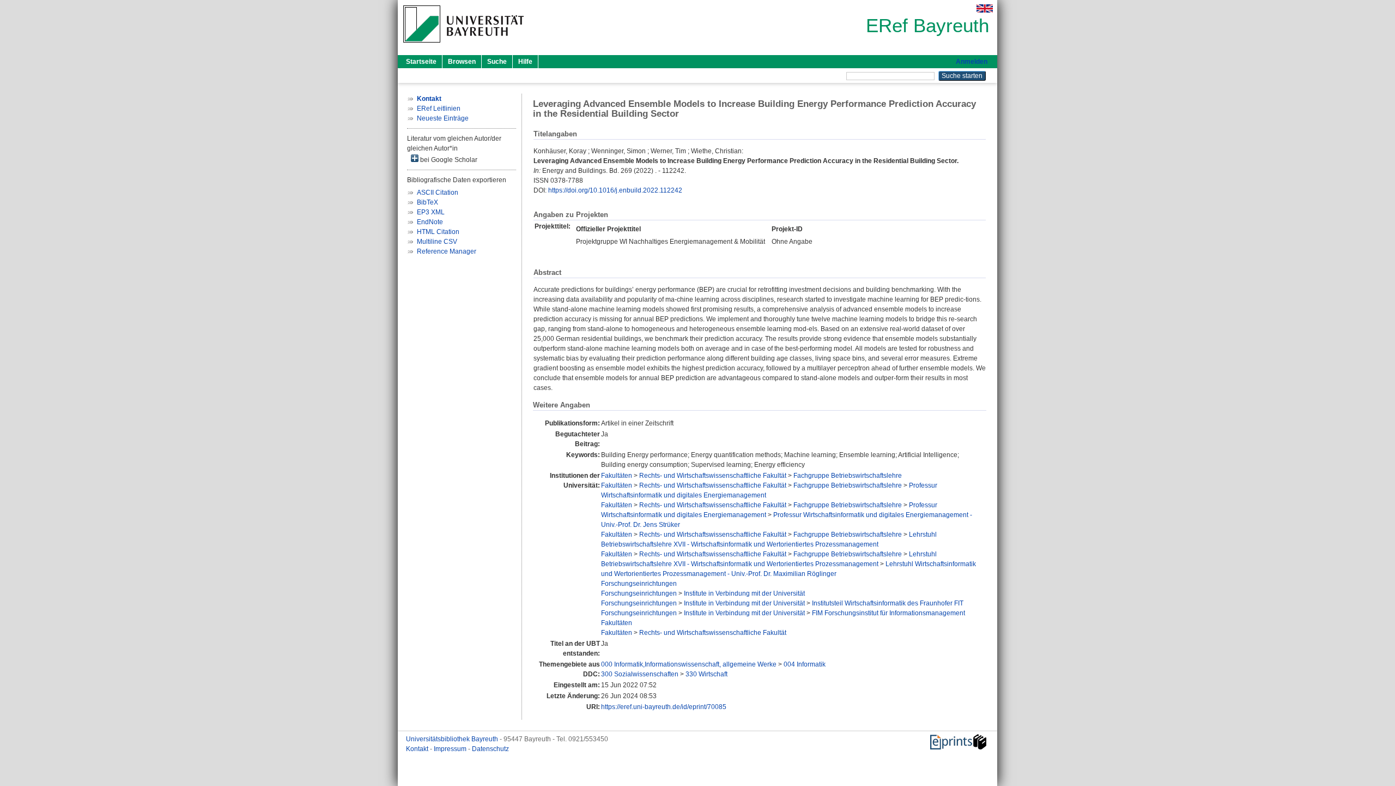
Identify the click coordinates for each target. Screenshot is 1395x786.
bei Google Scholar (447, 160)
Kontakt (418, 749)
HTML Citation (438, 232)
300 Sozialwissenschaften (639, 674)
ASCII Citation (437, 192)
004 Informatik (805, 664)
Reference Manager (446, 251)
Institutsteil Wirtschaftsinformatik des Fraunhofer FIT (887, 603)
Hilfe (525, 61)
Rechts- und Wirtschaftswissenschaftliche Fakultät (712, 475)
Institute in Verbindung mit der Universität (744, 593)
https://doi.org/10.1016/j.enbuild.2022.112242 (615, 190)
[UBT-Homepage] (463, 46)
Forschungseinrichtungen (639, 583)
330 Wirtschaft (706, 674)
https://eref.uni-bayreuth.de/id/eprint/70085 (663, 707)
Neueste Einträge (443, 118)
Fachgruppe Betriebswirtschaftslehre (847, 475)
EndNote (430, 222)
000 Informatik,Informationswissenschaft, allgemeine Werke (689, 664)
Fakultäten (616, 475)
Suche (497, 61)
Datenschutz (490, 749)
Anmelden (971, 61)
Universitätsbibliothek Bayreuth (453, 739)
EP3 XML (431, 212)
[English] (984, 8)
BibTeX (427, 202)
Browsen (462, 61)
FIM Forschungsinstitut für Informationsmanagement (888, 613)
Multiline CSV (437, 241)
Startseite (421, 61)
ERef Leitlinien (438, 108)
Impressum (451, 749)
